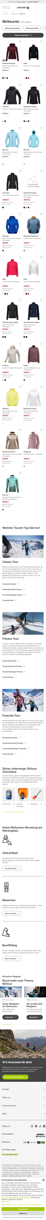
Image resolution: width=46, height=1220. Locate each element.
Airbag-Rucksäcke (12, 28)
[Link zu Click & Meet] (19, 840)
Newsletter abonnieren (14, 1077)
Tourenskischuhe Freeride (12, 743)
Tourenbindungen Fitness (12, 672)
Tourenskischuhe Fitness (12, 666)
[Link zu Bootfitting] (19, 932)
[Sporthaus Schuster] (23, 7)
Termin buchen (11, 868)
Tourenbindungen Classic (12, 595)
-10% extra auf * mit (23, 2)
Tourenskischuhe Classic (12, 589)
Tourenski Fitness (9, 661)
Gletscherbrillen (32, 28)
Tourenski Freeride (9, 738)
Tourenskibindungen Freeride (14, 748)
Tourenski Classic (9, 584)
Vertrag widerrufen (10, 1154)
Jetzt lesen (9, 1017)
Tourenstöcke (7, 600)
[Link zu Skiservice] (19, 887)
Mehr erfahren (11, 959)
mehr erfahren (11, 913)
